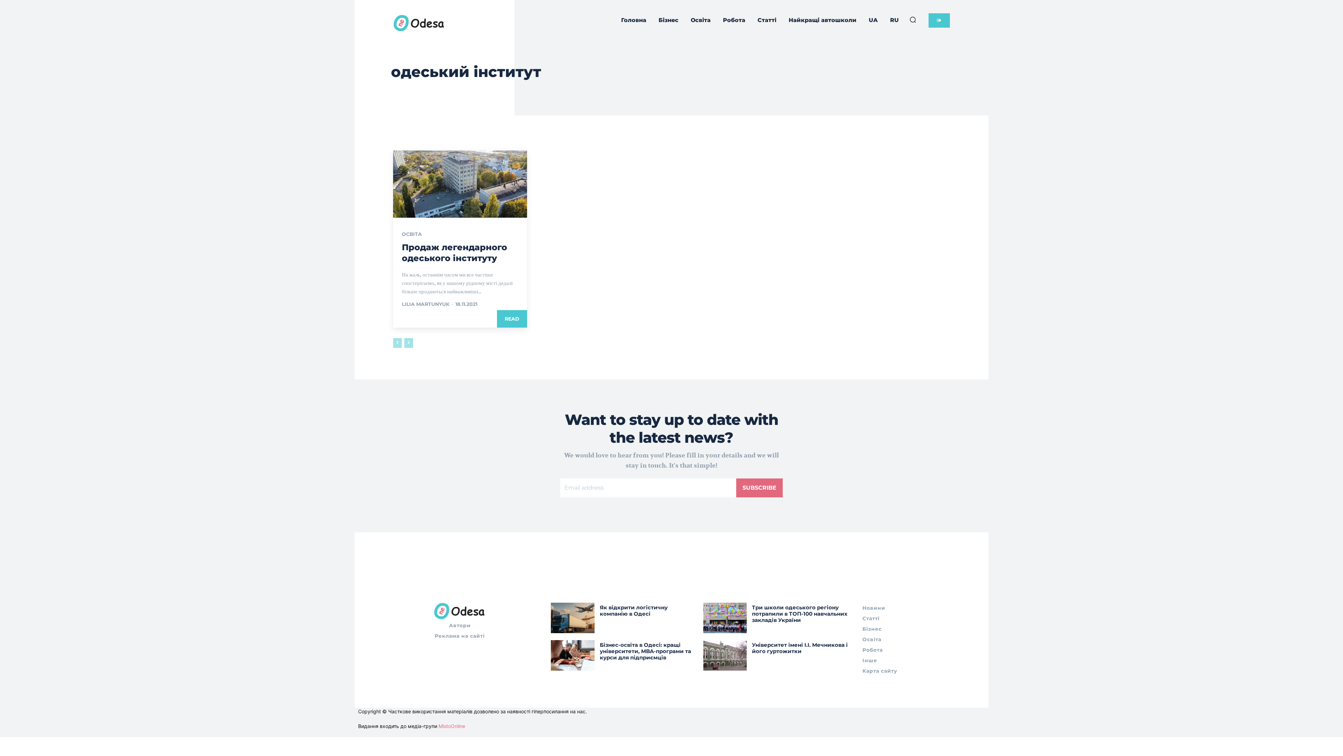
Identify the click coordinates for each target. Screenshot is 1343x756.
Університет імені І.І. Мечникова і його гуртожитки (800, 648)
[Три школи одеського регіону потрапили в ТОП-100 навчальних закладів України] (725, 618)
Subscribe (759, 487)
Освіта (412, 234)
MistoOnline (452, 726)
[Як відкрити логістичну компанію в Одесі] (573, 618)
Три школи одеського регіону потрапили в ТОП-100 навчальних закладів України (799, 613)
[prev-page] (397, 343)
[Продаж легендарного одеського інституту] (460, 184)
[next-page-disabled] (408, 343)
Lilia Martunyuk (425, 304)
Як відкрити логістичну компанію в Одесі (634, 610)
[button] (913, 19)
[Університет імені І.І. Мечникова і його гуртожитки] (725, 655)
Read (512, 319)
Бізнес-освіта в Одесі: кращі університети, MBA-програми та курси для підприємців (645, 651)
